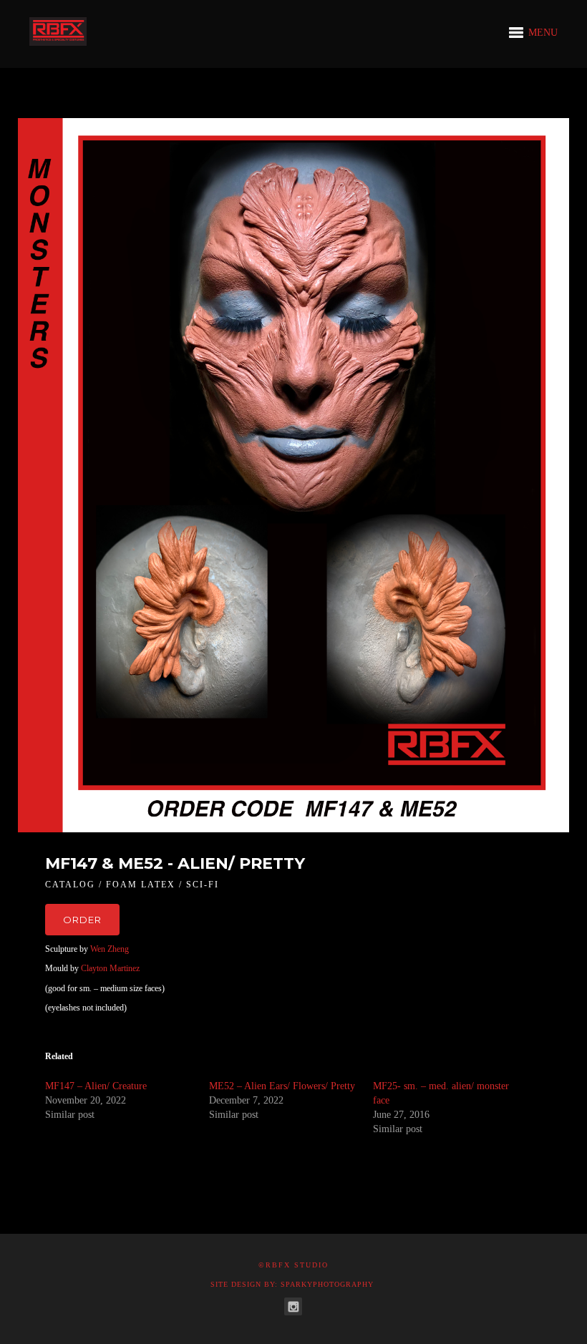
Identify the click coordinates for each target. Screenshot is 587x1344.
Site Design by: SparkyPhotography (292, 1284)
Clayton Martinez (110, 968)
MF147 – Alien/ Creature (96, 1086)
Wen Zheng (109, 949)
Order (82, 919)
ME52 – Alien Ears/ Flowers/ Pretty (282, 1086)
